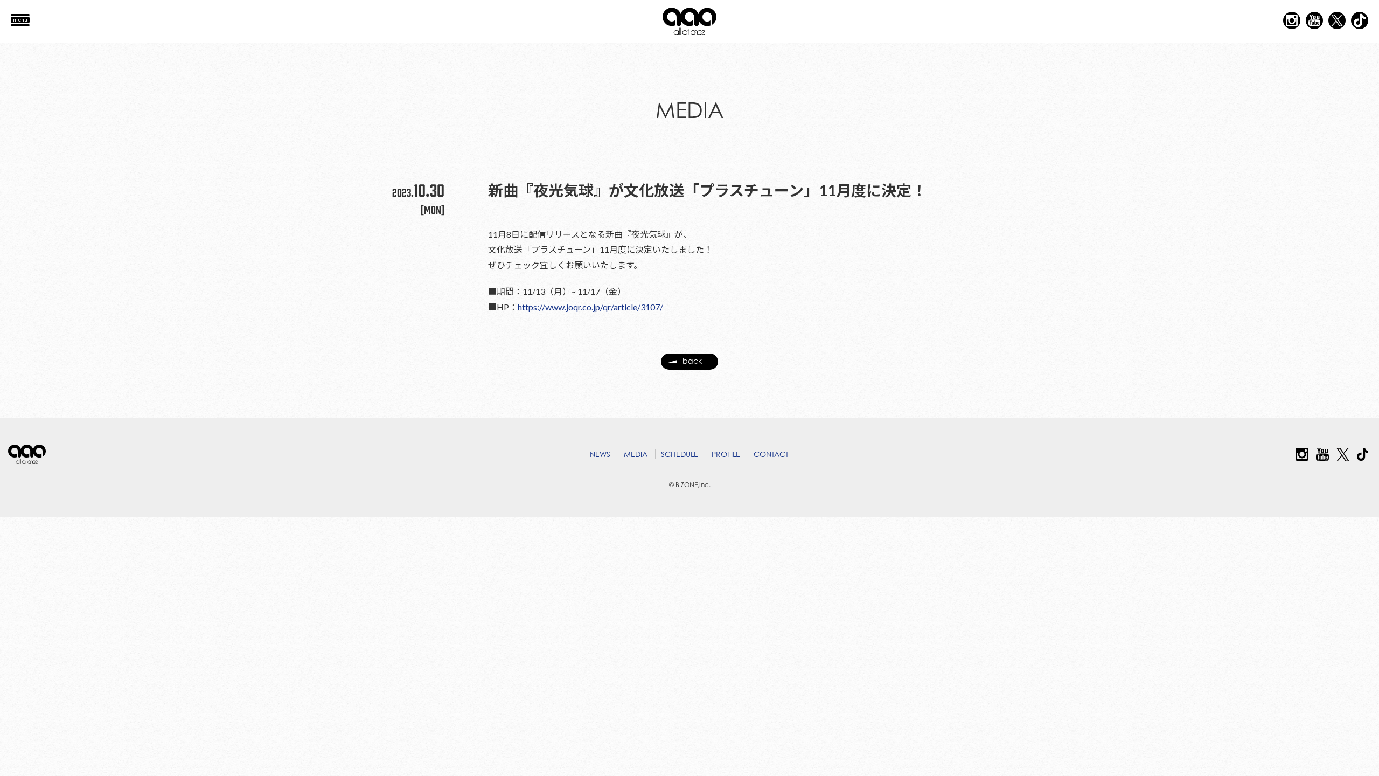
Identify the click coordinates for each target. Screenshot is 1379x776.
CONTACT (771, 454)
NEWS (600, 454)
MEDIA (635, 454)
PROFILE (726, 454)
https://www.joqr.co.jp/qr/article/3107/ (590, 307)
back (692, 360)
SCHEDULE (679, 454)
